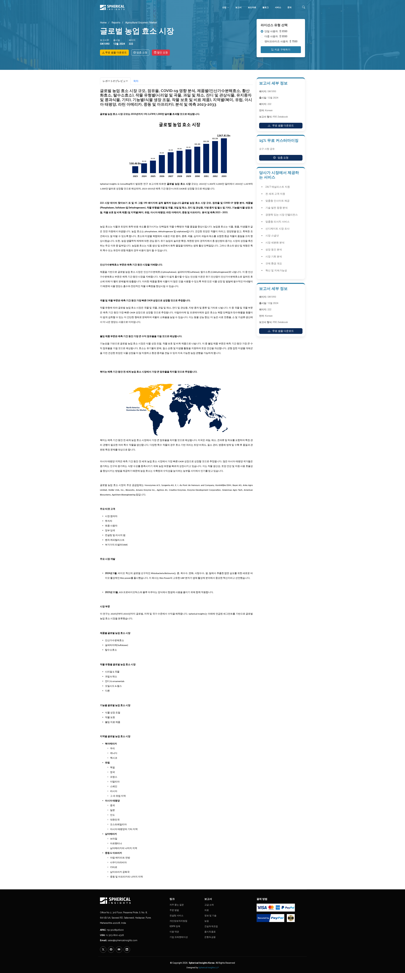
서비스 (278, 7)
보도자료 (252, 7)
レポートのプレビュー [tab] (115, 81)
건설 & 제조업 (211, 926)
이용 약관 (174, 932)
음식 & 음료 (210, 932)
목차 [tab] (135, 81)
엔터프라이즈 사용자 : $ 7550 (281, 41)
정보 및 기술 (210, 915)
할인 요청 (162, 52)
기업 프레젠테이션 (179, 937)
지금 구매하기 (282, 49)
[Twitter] (103, 949)
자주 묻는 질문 (177, 905)
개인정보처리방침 (178, 921)
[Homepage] (133, 900)
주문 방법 (174, 910)
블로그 (265, 7)
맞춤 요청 (141, 52)
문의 (289, 7)
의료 (206, 910)
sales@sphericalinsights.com (122, 940)
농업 (206, 921)
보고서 (238, 7)
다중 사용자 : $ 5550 (276, 36)
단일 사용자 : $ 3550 (276, 31)
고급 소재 (209, 905)
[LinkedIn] (127, 949)
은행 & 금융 (210, 937)
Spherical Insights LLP (209, 967)
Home (103, 22)
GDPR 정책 (175, 926)
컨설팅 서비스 (176, 915)
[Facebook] (111, 949)
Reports (115, 22)
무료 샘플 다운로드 (116, 52)
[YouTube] (119, 949)
